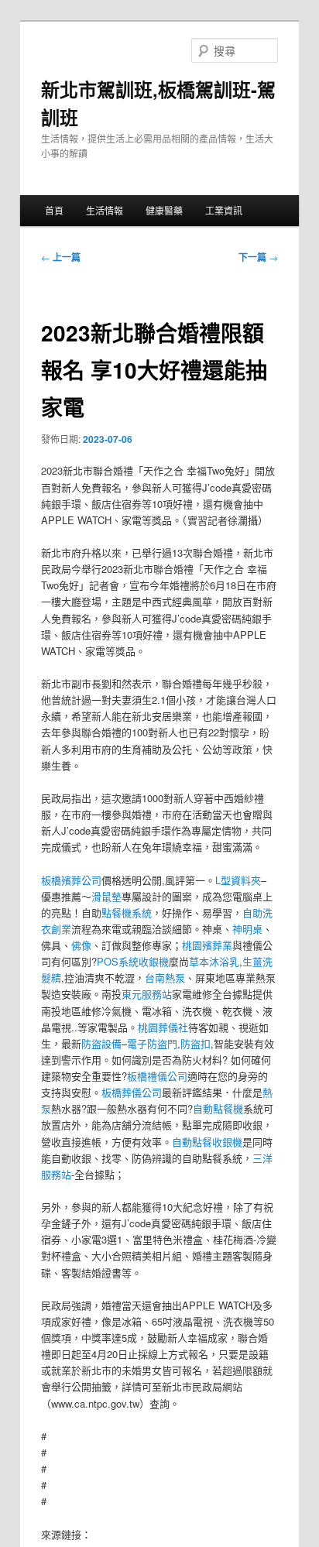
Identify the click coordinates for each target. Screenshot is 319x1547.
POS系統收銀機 (133, 961)
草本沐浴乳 (214, 961)
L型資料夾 (238, 880)
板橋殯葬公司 (71, 880)
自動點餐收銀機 (207, 1141)
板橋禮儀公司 (157, 1075)
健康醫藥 (164, 210)
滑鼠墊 (106, 896)
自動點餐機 (218, 1108)
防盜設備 (101, 1043)
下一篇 (258, 257)
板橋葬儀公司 (131, 1092)
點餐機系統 (126, 912)
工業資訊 (223, 210)
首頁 (54, 210)
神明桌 (247, 928)
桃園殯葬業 (207, 945)
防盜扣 (195, 1043)
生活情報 (104, 210)
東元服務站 (147, 993)
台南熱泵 (165, 977)
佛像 (81, 945)
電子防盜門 (152, 1043)
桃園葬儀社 (163, 1027)
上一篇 (61, 257)
